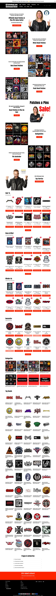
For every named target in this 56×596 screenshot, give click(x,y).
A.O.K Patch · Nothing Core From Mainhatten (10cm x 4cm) (28, 292)
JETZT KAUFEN (17, 68)
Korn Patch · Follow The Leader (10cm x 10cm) (28, 222)
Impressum (42, 595)
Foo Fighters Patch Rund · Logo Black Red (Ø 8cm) (10, 332)
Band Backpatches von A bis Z (44, 372)
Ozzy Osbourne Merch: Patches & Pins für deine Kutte (9, 470)
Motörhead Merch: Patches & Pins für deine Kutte (37, 403)
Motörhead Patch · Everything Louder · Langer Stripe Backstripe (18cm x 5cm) (46, 207)
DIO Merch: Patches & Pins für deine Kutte (19, 443)
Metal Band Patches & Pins (9, 372)
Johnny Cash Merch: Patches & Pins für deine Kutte (27, 456)
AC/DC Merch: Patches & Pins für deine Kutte (9, 403)
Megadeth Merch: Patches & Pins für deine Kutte (46, 417)
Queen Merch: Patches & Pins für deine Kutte (9, 522)
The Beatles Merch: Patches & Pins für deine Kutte (37, 496)
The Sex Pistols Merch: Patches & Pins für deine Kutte (27, 483)
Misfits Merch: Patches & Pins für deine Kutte (37, 483)
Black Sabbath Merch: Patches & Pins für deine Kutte (27, 417)
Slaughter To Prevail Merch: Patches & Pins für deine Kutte (9, 509)
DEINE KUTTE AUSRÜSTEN (17, 25)
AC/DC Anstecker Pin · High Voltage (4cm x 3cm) (37, 264)
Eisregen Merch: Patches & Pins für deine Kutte (46, 509)
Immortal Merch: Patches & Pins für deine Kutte (19, 469)
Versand (34, 595)
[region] (28, 1)
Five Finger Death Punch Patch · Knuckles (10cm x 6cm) (9, 222)
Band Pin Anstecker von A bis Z (10, 386)
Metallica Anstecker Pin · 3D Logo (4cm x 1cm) (9, 206)
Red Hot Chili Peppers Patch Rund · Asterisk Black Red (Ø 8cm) (10, 347)
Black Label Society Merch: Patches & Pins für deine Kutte (19, 536)
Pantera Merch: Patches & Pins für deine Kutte (28, 443)
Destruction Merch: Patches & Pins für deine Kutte (46, 483)
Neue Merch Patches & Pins (32, 386)
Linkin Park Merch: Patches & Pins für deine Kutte (37, 469)
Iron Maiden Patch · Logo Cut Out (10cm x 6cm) (37, 347)
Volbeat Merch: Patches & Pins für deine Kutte (37, 443)
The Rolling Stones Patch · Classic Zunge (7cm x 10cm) (19, 206)
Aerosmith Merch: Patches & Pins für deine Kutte (9, 549)
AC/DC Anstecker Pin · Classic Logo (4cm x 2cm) (46, 292)
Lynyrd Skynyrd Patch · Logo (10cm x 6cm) (37, 222)
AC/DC (21, 581)
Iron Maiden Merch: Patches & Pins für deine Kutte (18, 404)
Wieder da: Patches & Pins (44, 386)
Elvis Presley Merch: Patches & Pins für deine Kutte (46, 496)
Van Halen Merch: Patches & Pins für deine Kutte (37, 456)
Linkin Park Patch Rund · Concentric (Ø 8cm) (46, 347)
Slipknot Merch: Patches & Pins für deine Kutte (19, 430)
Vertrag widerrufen (8, 588)
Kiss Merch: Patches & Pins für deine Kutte (19, 417)
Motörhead (22, 585)
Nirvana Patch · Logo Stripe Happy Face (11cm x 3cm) (37, 332)
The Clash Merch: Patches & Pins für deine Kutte (37, 522)
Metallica (22, 582)
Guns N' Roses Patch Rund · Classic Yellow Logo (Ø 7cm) (19, 347)
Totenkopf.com (16, 595)
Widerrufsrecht (24, 595)
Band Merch (6, 585)
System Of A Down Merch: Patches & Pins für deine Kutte (18, 509)
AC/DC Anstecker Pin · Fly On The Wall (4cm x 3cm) (19, 307)
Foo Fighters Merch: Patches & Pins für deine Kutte (27, 549)
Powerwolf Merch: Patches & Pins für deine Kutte (28, 509)
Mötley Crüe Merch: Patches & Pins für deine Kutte (46, 549)
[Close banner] (55, 1)
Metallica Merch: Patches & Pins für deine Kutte (28, 403)
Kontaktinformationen (38, 595)
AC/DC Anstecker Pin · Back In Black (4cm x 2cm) (37, 292)
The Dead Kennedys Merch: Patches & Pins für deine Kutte (28, 522)
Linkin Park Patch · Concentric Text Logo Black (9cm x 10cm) (28, 332)
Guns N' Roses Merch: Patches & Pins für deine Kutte (9, 417)
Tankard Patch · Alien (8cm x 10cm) (10, 246)
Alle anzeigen (28, 230)
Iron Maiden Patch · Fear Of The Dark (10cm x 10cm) (28, 206)
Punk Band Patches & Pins (32, 372)
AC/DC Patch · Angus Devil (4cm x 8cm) (28, 347)
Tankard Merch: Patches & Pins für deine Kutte (28, 536)
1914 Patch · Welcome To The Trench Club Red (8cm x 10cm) (19, 292)
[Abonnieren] (34, 578)
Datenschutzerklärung (28, 595)
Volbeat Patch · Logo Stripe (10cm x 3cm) (46, 332)
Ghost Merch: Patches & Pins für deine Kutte (9, 443)
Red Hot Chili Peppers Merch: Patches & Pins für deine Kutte (19, 496)
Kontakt (6, 582)
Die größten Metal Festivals (24, 588)
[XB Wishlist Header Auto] (48, 6)
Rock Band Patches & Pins (21, 372)
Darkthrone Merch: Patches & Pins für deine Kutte (37, 536)
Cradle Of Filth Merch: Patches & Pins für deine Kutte (36, 549)
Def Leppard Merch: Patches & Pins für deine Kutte (9, 456)
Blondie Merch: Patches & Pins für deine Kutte (18, 522)
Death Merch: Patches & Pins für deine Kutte (36, 417)
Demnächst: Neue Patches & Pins (22, 386)
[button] (24, 5)
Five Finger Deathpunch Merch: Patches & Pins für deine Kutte (28, 470)
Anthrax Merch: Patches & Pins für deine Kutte (46, 403)
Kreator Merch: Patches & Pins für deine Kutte (9, 496)
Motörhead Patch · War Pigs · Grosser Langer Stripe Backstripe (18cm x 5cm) (19, 223)
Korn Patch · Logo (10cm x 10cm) (37, 206)
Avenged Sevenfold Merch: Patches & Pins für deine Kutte (19, 456)
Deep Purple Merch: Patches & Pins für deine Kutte (18, 549)
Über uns (6, 584)
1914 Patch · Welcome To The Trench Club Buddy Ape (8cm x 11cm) (10, 292)
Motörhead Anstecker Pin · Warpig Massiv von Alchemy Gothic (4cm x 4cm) (37, 247)
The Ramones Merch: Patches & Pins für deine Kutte (46, 522)
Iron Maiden (22, 584)
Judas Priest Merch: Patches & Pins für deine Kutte (46, 430)
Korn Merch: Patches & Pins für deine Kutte (46, 469)
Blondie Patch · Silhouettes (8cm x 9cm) (19, 267)
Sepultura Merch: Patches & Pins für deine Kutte (37, 509)
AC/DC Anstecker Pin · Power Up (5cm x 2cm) (28, 264)
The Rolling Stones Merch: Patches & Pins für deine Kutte (9, 536)
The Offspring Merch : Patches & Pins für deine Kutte (46, 456)
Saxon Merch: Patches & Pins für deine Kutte (9, 483)
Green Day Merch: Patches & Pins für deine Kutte (37, 430)
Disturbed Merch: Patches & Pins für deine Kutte (19, 483)
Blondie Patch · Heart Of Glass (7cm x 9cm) (9, 267)
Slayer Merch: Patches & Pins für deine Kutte (9, 430)
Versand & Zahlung (7, 581)
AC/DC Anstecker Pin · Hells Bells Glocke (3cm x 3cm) (46, 264)
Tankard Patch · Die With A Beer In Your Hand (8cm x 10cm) (19, 246)
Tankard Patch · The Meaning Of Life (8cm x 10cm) (28, 246)
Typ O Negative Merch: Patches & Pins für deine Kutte (46, 536)
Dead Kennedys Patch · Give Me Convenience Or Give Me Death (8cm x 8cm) (46, 249)
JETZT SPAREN (17, 115)
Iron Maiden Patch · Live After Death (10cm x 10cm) (46, 222)
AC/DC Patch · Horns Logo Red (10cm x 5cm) (19, 332)
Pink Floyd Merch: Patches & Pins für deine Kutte (28, 496)
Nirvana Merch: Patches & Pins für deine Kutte (28, 430)
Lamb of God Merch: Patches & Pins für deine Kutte (46, 444)
